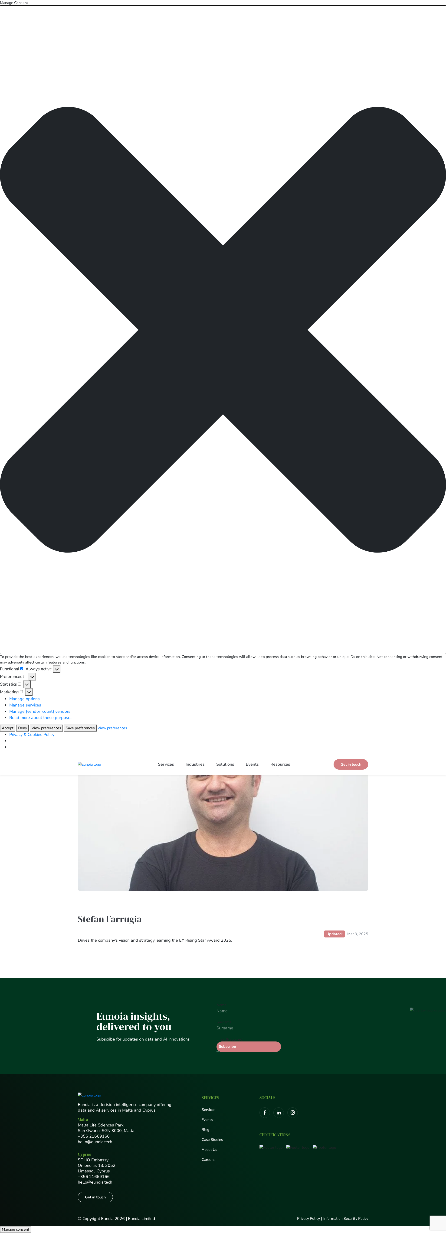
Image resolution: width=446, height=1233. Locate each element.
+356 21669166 (94, 1136)
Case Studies (212, 1139)
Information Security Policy (345, 1218)
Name (221, 1005)
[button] (223, 330)
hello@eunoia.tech (95, 1142)
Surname (224, 1022)
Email (229, 1039)
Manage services (25, 705)
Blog (205, 1129)
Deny (22, 728)
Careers (208, 1159)
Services (166, 764)
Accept (7, 728)
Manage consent (15, 1229)
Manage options (24, 699)
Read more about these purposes (40, 717)
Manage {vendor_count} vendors (39, 711)
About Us (209, 1149)
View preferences (46, 728)
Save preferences (80, 728)
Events (252, 764)
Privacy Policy (308, 1218)
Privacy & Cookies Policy (31, 734)
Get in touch (351, 764)
